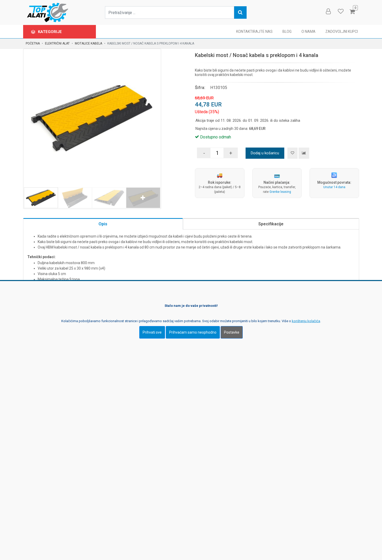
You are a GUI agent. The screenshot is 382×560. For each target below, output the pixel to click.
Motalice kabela (88, 43)
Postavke (231, 332)
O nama (308, 31)
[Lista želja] (292, 153)
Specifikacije (271, 223)
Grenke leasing (280, 192)
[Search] (240, 12)
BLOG (287, 31)
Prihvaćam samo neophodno (192, 332)
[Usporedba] (304, 153)
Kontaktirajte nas (254, 31)
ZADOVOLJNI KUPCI (341, 31)
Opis (102, 223)
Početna (33, 43)
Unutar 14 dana (334, 187)
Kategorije (50, 31)
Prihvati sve (152, 332)
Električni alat (57, 43)
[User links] (328, 11)
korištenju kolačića (306, 321)
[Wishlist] (340, 11)
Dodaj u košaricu (265, 153)
